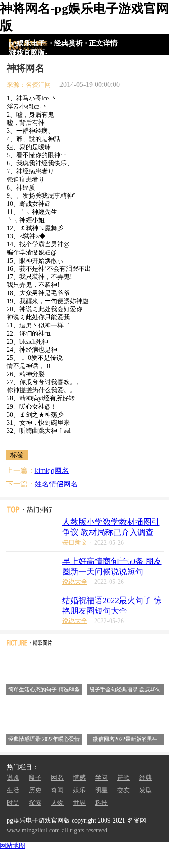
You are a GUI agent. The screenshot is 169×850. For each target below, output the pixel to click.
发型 (145, 790)
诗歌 (123, 777)
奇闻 (57, 790)
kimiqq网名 (52, 470)
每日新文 (74, 542)
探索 (35, 803)
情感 (79, 777)
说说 (13, 777)
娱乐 (79, 790)
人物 (57, 803)
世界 (79, 803)
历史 (35, 790)
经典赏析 (68, 43)
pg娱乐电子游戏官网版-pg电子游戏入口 (28, 44)
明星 (101, 790)
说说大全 (74, 581)
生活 (13, 790)
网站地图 (12, 845)
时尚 (13, 803)
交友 (123, 790)
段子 (35, 777)
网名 (57, 777)
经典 (145, 777)
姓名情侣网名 (56, 484)
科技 (101, 803)
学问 (101, 777)
